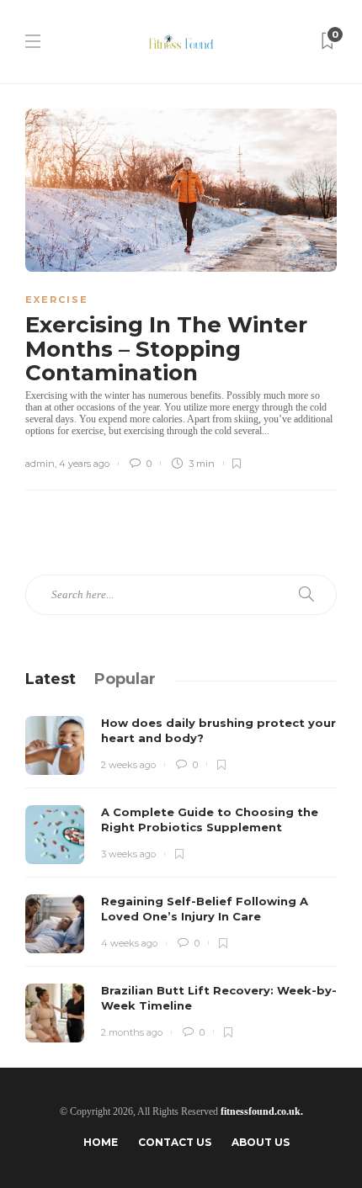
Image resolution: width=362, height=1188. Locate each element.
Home (100, 1142)
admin (40, 463)
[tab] (50, 679)
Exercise (56, 299)
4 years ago (84, 463)
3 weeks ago (128, 854)
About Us (261, 1142)
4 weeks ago (129, 943)
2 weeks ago (128, 765)
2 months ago (131, 1032)
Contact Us (174, 1142)
